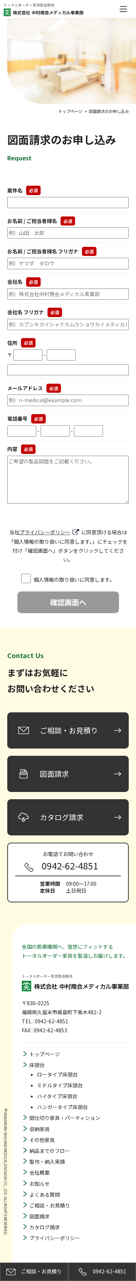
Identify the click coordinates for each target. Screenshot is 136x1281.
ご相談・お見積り (49, 1205)
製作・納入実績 (47, 1161)
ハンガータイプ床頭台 (62, 1107)
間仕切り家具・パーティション (64, 1117)
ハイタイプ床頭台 (57, 1096)
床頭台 (37, 1065)
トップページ (44, 1054)
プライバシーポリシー (45, 532)
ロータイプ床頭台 (57, 1074)
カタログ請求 (44, 1227)
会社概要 (39, 1172)
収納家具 (39, 1129)
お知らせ (39, 1183)
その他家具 (42, 1139)
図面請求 (39, 1216)
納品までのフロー (49, 1150)
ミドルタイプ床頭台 (60, 1085)
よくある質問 (44, 1194)
